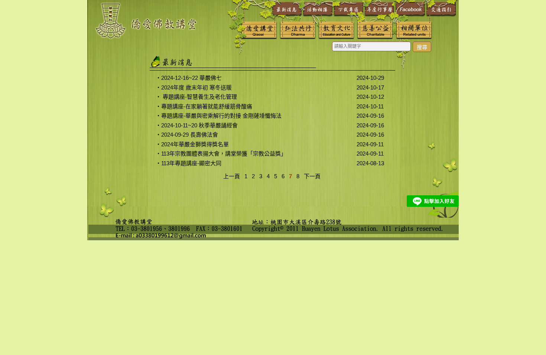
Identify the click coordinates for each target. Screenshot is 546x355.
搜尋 (422, 47)
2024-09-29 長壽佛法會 (189, 134)
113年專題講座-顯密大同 (191, 163)
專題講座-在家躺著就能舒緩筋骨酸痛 (206, 106)
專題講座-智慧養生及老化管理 (199, 97)
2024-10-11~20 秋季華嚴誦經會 (199, 125)
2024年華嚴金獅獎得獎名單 (195, 144)
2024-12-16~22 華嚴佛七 (191, 78)
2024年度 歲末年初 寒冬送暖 (196, 87)
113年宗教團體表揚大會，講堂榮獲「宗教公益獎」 (223, 153)
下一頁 (312, 176)
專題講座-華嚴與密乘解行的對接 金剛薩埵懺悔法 (221, 116)
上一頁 (231, 176)
